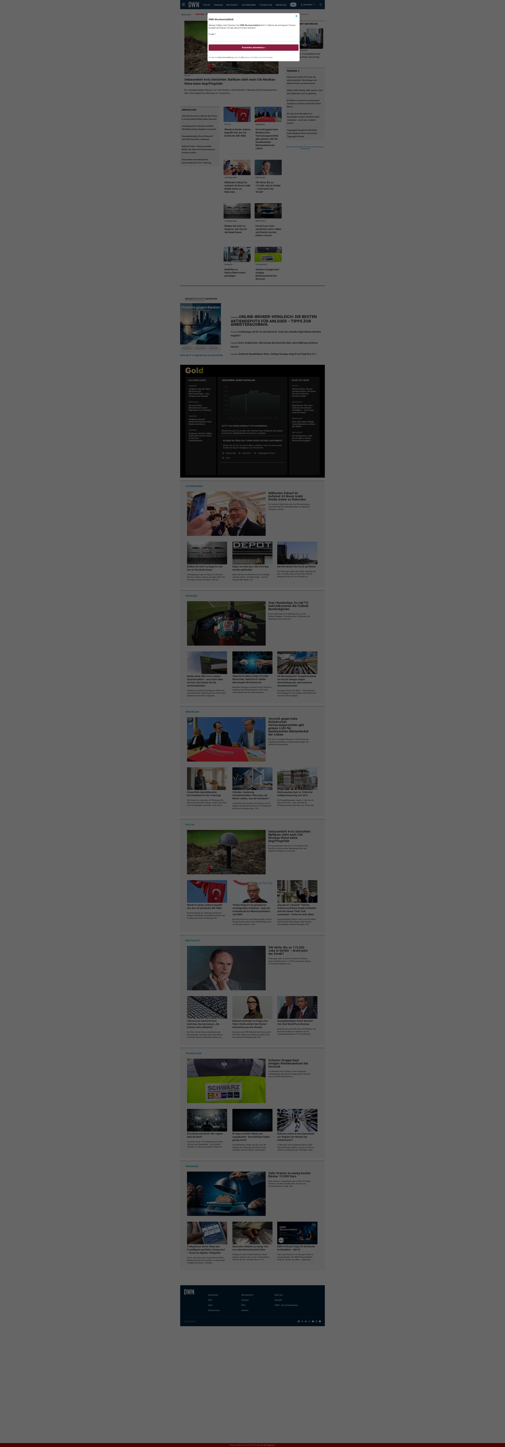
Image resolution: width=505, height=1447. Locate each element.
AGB (242, 57)
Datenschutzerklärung (225, 57)
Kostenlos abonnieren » (253, 47)
